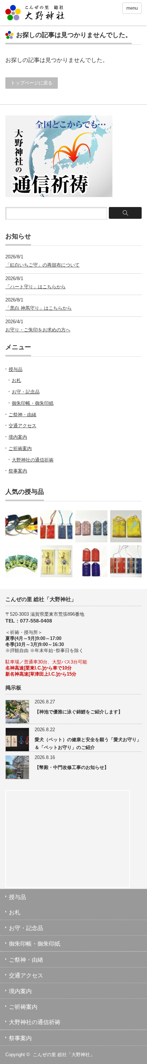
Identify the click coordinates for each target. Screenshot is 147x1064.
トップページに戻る (31, 83)
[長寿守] (126, 526)
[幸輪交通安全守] (21, 561)
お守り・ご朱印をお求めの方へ (37, 329)
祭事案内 (18, 471)
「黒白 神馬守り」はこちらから (38, 308)
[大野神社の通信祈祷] (58, 195)
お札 (16, 380)
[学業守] (91, 526)
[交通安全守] (56, 526)
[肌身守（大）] (91, 561)
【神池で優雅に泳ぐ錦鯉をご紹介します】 (79, 711)
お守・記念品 (26, 391)
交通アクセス (22, 425)
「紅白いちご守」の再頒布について (42, 265)
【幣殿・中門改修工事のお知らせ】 (72, 767)
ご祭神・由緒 (22, 414)
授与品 (15, 369)
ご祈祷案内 (20, 448)
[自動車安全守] (126, 561)
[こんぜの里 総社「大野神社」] (34, 13)
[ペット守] (56, 561)
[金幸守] (21, 526)
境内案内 (18, 437)
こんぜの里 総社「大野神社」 (64, 1054)
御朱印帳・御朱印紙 (33, 403)
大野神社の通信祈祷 (33, 460)
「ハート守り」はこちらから (35, 286)
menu (132, 8)
